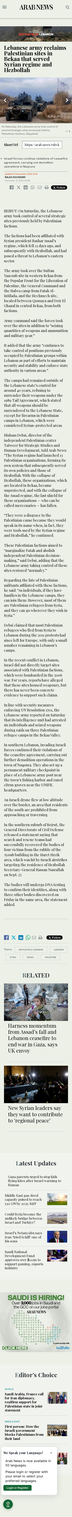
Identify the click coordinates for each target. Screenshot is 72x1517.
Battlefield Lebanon (31, 949)
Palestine (50, 957)
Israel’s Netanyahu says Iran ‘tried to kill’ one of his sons (23, 1237)
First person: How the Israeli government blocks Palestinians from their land (24, 1432)
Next (67, 100)
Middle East (12, 1421)
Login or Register (17, 1487)
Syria (13, 957)
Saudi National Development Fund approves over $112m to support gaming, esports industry (24, 1260)
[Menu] (4, 7)
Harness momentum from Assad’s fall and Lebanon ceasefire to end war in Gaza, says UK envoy (32, 1038)
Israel (30, 957)
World (9, 1389)
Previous (5, 100)
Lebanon (59, 949)
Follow (60, 187)
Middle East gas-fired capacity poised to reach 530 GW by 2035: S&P (23, 1199)
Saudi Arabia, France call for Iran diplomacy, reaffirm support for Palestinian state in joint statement (24, 1402)
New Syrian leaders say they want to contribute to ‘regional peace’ (35, 1114)
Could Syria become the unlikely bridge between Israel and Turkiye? (23, 1218)
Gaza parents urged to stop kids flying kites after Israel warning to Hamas (34, 1180)
